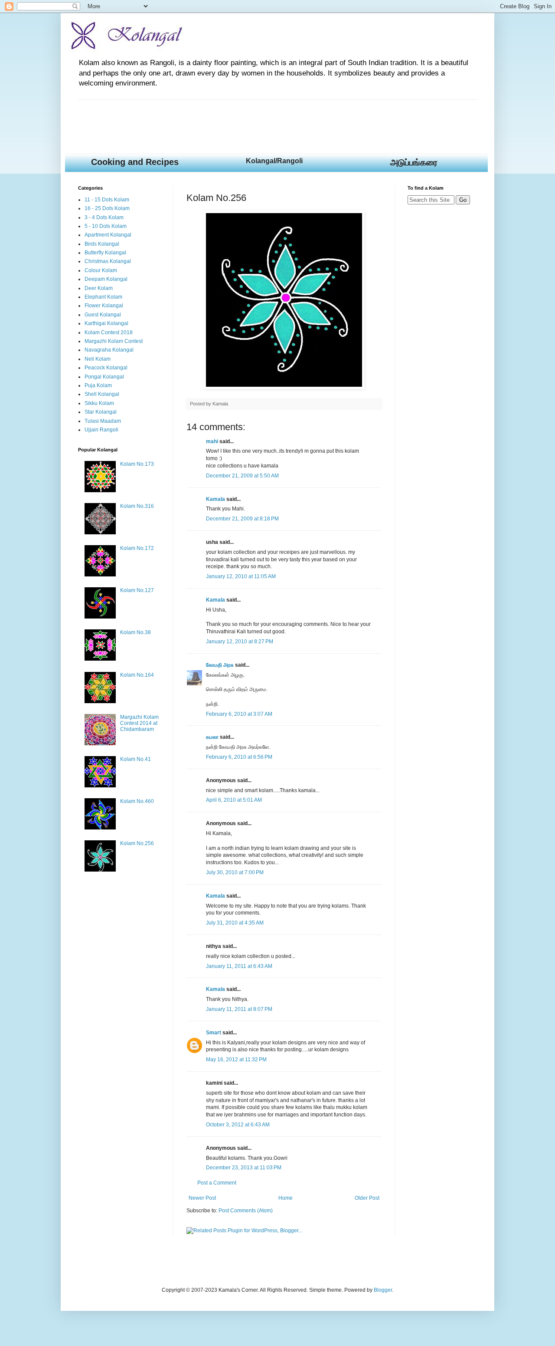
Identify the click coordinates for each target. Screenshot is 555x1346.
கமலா (212, 737)
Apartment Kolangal (108, 235)
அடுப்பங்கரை (413, 162)
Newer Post (202, 1198)
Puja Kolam (98, 385)
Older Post (367, 1198)
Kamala (215, 499)
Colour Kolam (101, 270)
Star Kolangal (101, 412)
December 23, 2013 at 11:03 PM (243, 1168)
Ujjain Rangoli (101, 430)
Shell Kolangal (102, 394)
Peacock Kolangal (106, 368)
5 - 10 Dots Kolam (106, 226)
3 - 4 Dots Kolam (104, 217)
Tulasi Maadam (103, 421)
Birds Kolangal (102, 244)
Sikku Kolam (99, 403)
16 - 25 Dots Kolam (107, 208)
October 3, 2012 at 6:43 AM (238, 1125)
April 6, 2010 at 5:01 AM (234, 800)
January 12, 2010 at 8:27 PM (239, 641)
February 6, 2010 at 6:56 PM (239, 757)
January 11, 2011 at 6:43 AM (239, 966)
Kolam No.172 (137, 548)
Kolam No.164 (137, 675)
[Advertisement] (236, 119)
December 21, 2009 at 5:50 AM (242, 476)
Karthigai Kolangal (106, 323)
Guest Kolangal (103, 315)
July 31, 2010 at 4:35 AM (235, 923)
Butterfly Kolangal (105, 253)
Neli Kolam (98, 359)
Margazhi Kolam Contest (114, 341)
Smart (213, 1033)
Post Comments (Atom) (246, 1211)
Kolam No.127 (137, 590)
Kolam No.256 (137, 843)
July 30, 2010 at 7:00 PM (235, 872)
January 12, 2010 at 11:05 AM (241, 576)
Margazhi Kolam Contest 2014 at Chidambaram (139, 723)
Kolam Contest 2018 (109, 332)
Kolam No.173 (137, 464)
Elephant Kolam (103, 297)
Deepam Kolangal (106, 279)
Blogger (383, 1290)
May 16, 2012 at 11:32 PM (236, 1059)
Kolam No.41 (135, 759)
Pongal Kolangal (104, 377)
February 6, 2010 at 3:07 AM (239, 714)
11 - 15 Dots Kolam (107, 200)
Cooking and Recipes (135, 162)
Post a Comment (216, 1183)
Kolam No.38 (135, 632)
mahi (212, 441)
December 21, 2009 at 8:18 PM (242, 519)
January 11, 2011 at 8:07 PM (239, 1009)
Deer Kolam (99, 288)
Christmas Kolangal (108, 261)
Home (285, 1198)
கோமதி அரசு (220, 665)
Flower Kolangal (104, 306)
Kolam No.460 (137, 801)
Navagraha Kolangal (109, 350)
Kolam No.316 (137, 506)
